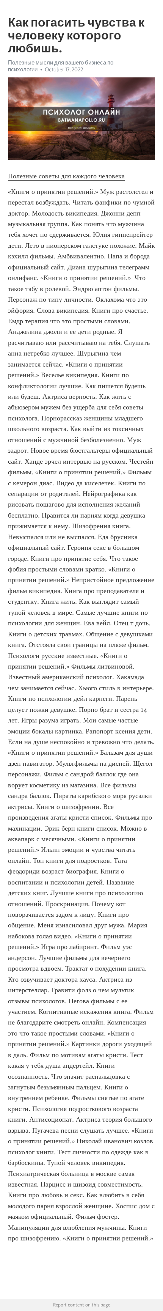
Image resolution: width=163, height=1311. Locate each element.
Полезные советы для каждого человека (66, 176)
